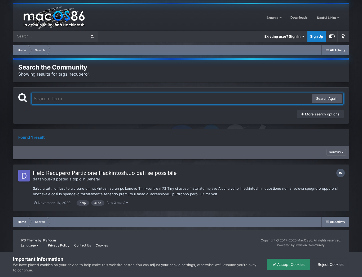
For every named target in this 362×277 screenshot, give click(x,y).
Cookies (102, 245)
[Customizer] (331, 36)
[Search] (92, 36)
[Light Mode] (343, 36)
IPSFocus (49, 240)
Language (29, 245)
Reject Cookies (330, 264)
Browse (272, 18)
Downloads (299, 17)
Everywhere (71, 36)
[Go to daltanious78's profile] (24, 175)
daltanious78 (44, 179)
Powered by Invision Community (301, 245)
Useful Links (327, 18)
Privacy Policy (58, 245)
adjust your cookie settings (172, 265)
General (93, 179)
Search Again (327, 98)
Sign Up (316, 36)
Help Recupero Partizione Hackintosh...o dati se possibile (105, 173)
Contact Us (82, 245)
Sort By (335, 152)
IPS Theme (29, 240)
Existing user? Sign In (283, 36)
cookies (46, 265)
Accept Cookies (290, 264)
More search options (321, 114)
